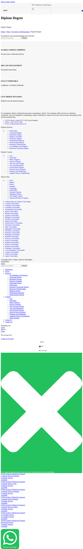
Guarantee (13, 188)
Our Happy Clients (16, 196)
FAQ (11, 180)
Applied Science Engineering (20, 173)
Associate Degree (16, 133)
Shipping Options (16, 194)
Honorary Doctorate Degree (19, 148)
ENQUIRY (13, 190)
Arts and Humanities (17, 165)
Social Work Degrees (17, 167)
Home (3, 32)
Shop (8, 32)
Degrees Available (16, 137)
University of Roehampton (20, 32)
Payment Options (15, 192)
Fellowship (13, 131)
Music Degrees (15, 159)
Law (11, 156)
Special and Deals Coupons (19, 198)
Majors (12, 182)
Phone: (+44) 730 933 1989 (13, 122)
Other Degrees (14, 318)
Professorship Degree (17, 142)
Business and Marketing (18, 171)
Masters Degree (15, 291)
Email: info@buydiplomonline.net (15, 124)
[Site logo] (41, 14)
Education (13, 158)
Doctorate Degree (16, 139)
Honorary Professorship (18, 144)
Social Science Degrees (18, 169)
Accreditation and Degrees (19, 146)
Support (12, 186)
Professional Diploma (17, 141)
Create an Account (7, 339)
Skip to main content (8, 2)
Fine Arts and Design (17, 163)
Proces (12, 184)
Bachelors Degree (16, 135)
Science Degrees (15, 161)
